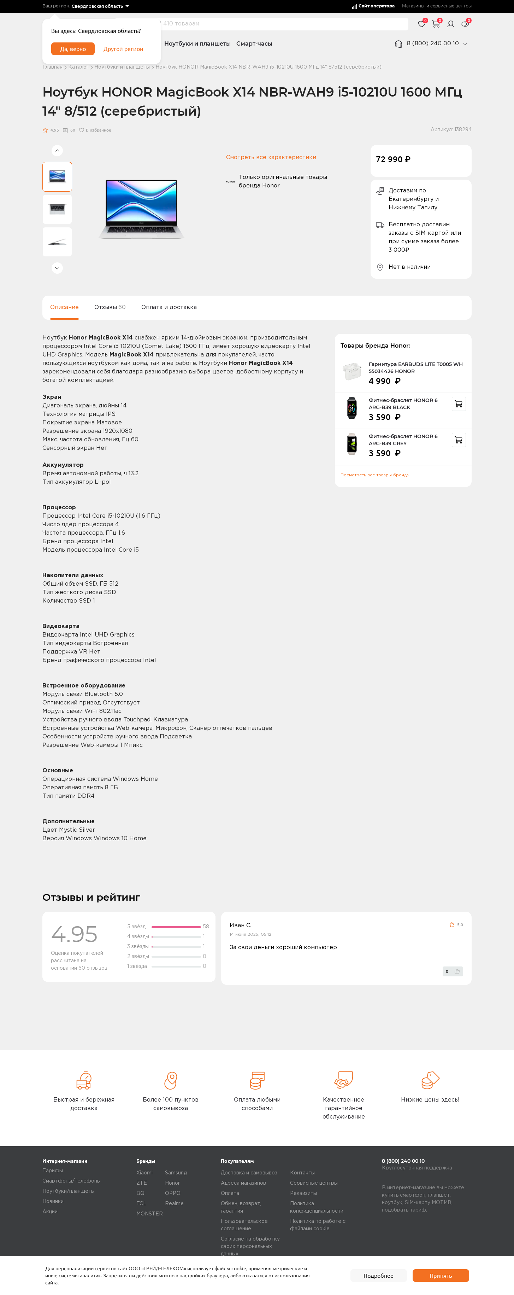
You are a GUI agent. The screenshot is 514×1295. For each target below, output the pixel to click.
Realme (174, 1204)
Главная (52, 67)
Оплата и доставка (169, 307)
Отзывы (110, 307)
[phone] (465, 44)
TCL (141, 1204)
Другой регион (123, 49)
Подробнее (379, 1275)
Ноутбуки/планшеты (68, 1191)
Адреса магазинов (243, 1183)
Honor (172, 1183)
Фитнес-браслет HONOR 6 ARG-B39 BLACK (403, 404)
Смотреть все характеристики (271, 157)
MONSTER (149, 1214)
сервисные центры (451, 6)
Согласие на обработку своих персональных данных (250, 1246)
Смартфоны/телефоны (71, 1181)
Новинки (53, 1202)
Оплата (230, 1193)
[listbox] (100, 6)
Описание (64, 307)
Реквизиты (303, 1193)
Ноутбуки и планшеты (197, 43)
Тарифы (52, 1171)
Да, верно (73, 49)
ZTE (141, 1183)
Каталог (78, 67)
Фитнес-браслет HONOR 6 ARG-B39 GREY (403, 440)
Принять (441, 1275)
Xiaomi (144, 1173)
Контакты (302, 1173)
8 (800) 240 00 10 (433, 43)
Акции (50, 1212)
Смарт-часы (254, 43)
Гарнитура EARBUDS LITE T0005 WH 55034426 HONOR (416, 367)
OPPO (173, 1193)
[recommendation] (459, 404)
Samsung (176, 1173)
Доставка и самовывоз (249, 1173)
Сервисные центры (314, 1183)
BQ (140, 1193)
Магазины (413, 6)
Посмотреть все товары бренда (375, 475)
